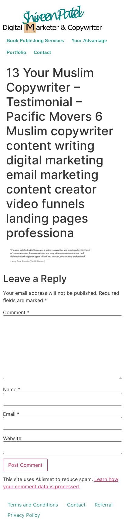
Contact (42, 52)
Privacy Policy (24, 515)
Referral (104, 505)
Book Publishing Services (35, 40)
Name (11, 389)
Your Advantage (89, 40)
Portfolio (16, 52)
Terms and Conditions (33, 505)
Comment (16, 312)
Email (11, 414)
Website (12, 438)
